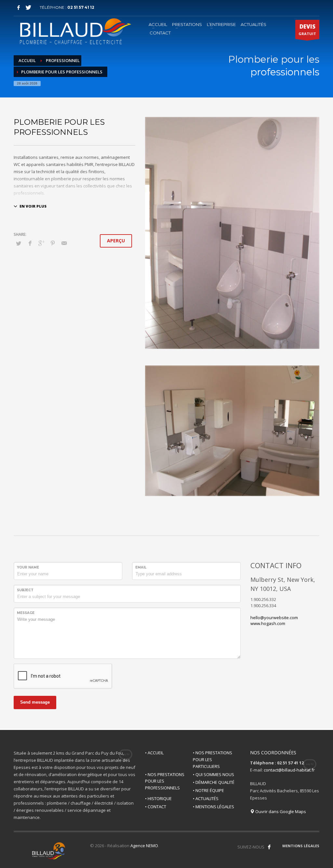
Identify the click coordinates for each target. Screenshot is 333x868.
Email (140, 567)
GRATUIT (307, 29)
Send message (35, 702)
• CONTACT (155, 807)
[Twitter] (28, 7)
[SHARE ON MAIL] (64, 243)
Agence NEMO (144, 846)
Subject (25, 590)
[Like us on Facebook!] (269, 847)
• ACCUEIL (154, 753)
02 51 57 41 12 (80, 7)
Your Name (28, 567)
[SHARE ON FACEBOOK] (30, 243)
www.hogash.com (267, 623)
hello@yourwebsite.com (274, 617)
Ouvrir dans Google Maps (280, 811)
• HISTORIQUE (158, 798)
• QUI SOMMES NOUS (213, 774)
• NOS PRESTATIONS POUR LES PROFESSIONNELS (164, 781)
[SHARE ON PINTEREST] (53, 243)
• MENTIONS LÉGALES (213, 807)
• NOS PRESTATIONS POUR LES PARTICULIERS (212, 759)
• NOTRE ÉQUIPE (208, 790)
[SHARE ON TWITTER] (18, 243)
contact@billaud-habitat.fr (289, 770)
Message (25, 613)
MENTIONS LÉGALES (300, 845)
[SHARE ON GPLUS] (41, 243)
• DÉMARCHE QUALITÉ (213, 782)
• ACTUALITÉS (206, 798)
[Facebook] (18, 7)
